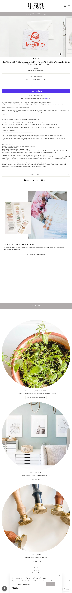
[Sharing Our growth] (36, 354)
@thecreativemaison (36, 397)
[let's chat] (36, 518)
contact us (36, 561)
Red (45, 79)
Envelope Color (36, 76)
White (27, 79)
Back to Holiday (37, 305)
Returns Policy (36, 573)
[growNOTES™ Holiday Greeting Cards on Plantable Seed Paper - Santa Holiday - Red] (17, 291)
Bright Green (36, 79)
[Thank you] (36, 436)
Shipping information (36, 171)
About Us (36, 479)
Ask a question (36, 174)
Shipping (30, 70)
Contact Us (36, 570)
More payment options (35, 95)
